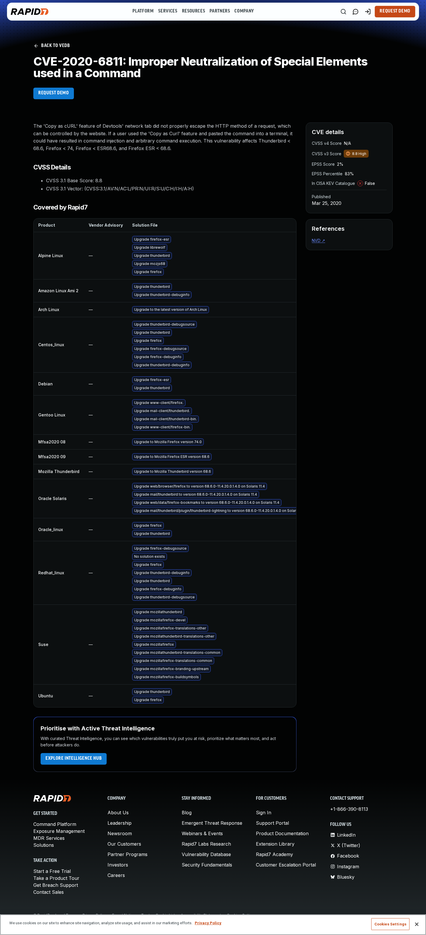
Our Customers (124, 844)
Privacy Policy (208, 923)
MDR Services (49, 838)
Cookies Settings (390, 924)
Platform (143, 11)
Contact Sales (48, 892)
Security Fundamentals (207, 865)
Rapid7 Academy (274, 854)
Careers (116, 875)
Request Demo (395, 11)
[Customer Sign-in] (368, 11)
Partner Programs (128, 854)
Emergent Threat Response (212, 823)
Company (244, 11)
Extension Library (275, 844)
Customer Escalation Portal (286, 865)
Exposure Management (59, 831)
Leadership (120, 823)
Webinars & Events (202, 833)
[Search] (343, 11)
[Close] (416, 924)
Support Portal (272, 823)
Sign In (263, 812)
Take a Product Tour (56, 878)
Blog (187, 812)
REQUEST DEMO (53, 93)
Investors (118, 865)
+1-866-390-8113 (349, 809)
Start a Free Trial (52, 871)
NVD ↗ (318, 240)
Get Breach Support (55, 885)
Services (167, 11)
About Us (118, 812)
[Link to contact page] (355, 11)
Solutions (43, 845)
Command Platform (54, 824)
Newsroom (120, 833)
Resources (193, 11)
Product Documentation (282, 833)
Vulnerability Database (206, 854)
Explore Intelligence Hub (73, 758)
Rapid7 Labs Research (206, 844)
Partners (220, 11)
